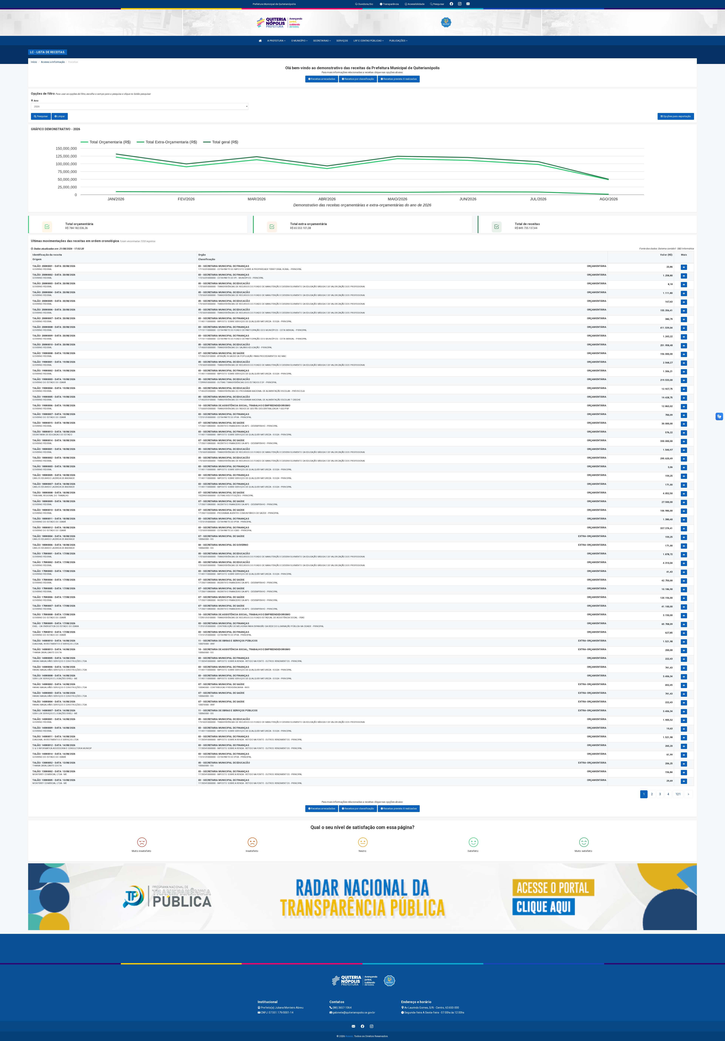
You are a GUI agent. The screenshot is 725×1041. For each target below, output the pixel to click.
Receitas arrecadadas (322, 79)
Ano (35, 100)
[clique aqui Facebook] (362, 1026)
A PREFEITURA (275, 40)
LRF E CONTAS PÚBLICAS (368, 40)
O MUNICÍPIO (298, 40)
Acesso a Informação (53, 62)
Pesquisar (42, 116)
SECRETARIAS (321, 40)
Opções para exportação (677, 116)
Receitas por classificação (359, 79)
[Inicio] (260, 40)
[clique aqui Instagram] (371, 1026)
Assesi (349, 1036)
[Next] (688, 794)
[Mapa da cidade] (362, 948)
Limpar (61, 116)
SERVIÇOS (342, 40)
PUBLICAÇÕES (397, 40)
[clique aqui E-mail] (353, 1026)
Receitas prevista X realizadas (400, 79)
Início (34, 62)
